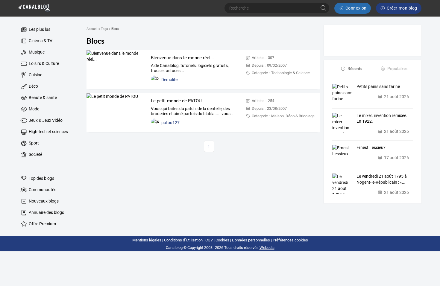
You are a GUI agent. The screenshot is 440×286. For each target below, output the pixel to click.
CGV (209, 240)
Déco (33, 86)
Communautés (42, 189)
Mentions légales (146, 240)
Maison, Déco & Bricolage (293, 116)
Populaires (397, 68)
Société (35, 154)
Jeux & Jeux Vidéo (45, 120)
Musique (36, 52)
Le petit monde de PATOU (176, 101)
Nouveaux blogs (43, 201)
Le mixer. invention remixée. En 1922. (381, 118)
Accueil (92, 29)
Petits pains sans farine (378, 86)
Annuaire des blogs (46, 212)
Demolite (169, 79)
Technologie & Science (290, 73)
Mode (33, 109)
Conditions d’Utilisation (183, 240)
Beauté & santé (42, 97)
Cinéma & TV (40, 40)
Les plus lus (39, 29)
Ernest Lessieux (371, 147)
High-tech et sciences (48, 131)
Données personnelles (251, 240)
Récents (355, 68)
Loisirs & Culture (43, 63)
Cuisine (35, 74)
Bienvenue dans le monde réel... (182, 57)
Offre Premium (42, 223)
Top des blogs (41, 178)
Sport (33, 143)
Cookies (222, 240)
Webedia (267, 247)
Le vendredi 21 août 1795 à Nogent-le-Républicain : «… (381, 179)
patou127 (170, 122)
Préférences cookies (290, 240)
